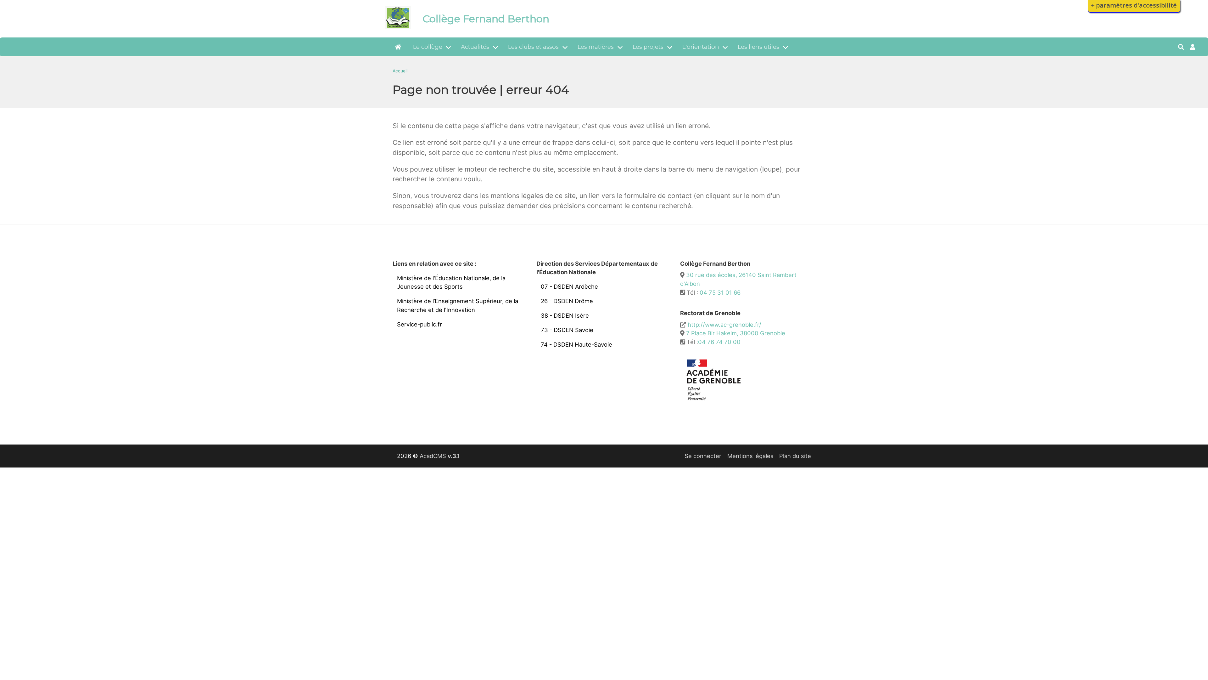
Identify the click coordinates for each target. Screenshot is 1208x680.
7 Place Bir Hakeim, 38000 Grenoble (735, 333)
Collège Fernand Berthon (485, 19)
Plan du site (795, 455)
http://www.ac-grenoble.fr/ (724, 324)
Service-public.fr (419, 324)
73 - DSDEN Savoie (567, 329)
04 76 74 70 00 (719, 341)
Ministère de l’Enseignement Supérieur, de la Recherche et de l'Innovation (457, 305)
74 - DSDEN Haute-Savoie (576, 344)
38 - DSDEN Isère (565, 315)
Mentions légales (750, 455)
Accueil (400, 70)
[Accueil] (398, 27)
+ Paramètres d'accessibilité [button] (1134, 5)
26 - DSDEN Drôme (567, 301)
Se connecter (703, 455)
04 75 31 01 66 (720, 292)
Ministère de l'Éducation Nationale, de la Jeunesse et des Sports (451, 282)
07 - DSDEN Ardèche (569, 286)
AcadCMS (440, 455)
